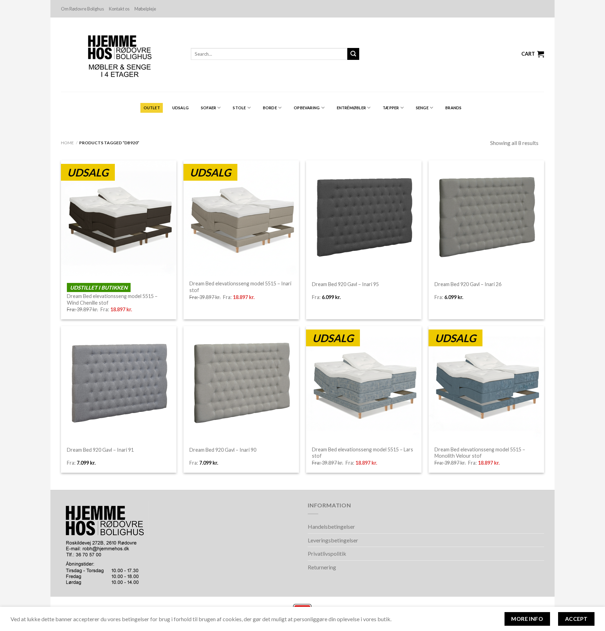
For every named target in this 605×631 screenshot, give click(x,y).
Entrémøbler (351, 107)
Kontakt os (119, 9)
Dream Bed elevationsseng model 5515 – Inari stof (240, 286)
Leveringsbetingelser (333, 540)
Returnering (322, 567)
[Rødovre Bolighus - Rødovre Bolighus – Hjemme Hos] (120, 54)
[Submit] (353, 54)
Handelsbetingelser (331, 526)
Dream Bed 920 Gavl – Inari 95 (345, 284)
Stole (239, 107)
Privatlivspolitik (327, 553)
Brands (453, 107)
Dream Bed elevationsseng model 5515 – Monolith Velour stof (479, 452)
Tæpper (391, 107)
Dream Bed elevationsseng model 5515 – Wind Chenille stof (112, 299)
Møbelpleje (145, 9)
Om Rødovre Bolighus (82, 9)
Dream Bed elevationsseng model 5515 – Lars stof (362, 452)
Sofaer (208, 107)
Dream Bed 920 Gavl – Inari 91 (100, 450)
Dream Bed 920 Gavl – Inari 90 (222, 450)
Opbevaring (307, 107)
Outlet (152, 107)
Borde (270, 107)
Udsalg (180, 107)
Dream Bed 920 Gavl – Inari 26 (467, 284)
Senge (422, 107)
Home (67, 142)
